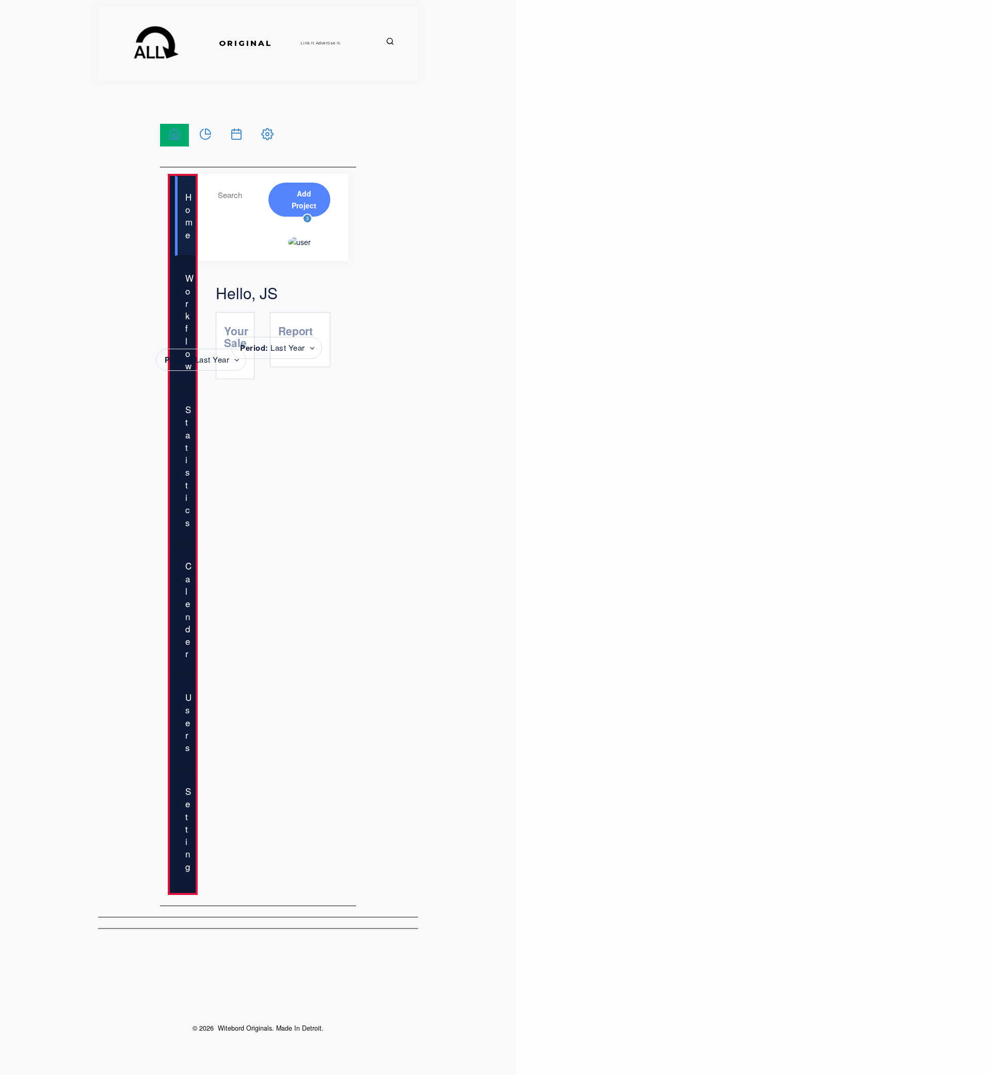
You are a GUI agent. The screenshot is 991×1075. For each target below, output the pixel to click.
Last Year (197, 359)
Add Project (304, 199)
